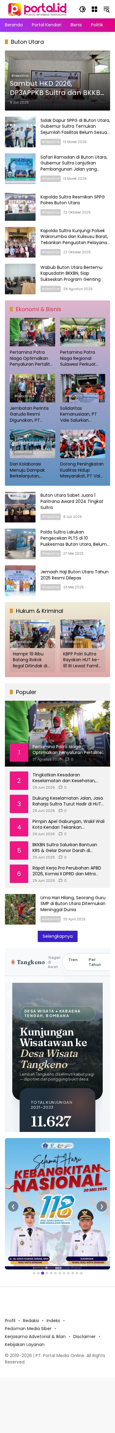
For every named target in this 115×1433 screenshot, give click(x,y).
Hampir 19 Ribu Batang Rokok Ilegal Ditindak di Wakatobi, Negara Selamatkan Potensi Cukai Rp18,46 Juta (32, 660)
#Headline (20, 75)
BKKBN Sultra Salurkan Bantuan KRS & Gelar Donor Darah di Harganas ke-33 (65, 848)
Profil (10, 1321)
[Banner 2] (38, 1273)
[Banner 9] (68, 1273)
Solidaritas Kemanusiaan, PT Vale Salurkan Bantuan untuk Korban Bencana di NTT (80, 414)
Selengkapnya (58, 936)
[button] (82, 9)
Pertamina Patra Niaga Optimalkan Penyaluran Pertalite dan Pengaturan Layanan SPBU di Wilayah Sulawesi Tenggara (31, 358)
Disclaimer (84, 1336)
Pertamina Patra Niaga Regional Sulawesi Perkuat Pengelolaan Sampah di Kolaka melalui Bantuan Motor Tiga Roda (79, 358)
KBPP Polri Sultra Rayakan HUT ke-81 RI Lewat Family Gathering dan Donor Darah (82, 660)
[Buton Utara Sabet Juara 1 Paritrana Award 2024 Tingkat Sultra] (20, 507)
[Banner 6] (55, 1273)
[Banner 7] (60, 1273)
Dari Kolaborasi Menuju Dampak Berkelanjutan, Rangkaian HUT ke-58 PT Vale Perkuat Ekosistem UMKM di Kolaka (30, 470)
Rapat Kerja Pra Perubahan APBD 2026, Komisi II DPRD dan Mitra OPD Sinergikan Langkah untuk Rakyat (67, 871)
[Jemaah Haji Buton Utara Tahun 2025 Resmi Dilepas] (20, 580)
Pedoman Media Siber (28, 1329)
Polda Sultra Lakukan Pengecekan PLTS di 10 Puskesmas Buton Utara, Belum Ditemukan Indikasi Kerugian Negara (73, 544)
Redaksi (31, 1321)
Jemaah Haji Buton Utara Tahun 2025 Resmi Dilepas (74, 575)
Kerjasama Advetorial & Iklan (35, 1336)
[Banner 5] (51, 1273)
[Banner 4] (47, 1273)
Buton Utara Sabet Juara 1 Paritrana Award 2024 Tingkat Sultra (71, 501)
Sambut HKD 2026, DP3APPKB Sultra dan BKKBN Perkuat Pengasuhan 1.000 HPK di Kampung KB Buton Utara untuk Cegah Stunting (57, 88)
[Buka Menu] (94, 9)
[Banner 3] (42, 1273)
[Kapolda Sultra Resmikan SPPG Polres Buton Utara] (20, 205)
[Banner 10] (72, 1273)
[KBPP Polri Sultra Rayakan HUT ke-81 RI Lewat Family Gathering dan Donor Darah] (82, 634)
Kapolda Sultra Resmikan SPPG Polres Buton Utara (72, 200)
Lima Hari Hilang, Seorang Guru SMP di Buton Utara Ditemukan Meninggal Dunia (72, 904)
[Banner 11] (77, 1273)
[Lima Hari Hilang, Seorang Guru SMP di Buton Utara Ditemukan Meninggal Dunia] (20, 909)
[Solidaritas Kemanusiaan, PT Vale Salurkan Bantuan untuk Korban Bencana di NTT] (82, 388)
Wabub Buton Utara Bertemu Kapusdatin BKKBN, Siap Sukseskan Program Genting (71, 273)
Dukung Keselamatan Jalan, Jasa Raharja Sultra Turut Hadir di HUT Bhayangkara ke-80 (68, 801)
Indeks (53, 1321)
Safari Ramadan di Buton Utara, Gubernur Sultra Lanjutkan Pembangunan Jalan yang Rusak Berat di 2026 (73, 166)
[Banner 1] (34, 1273)
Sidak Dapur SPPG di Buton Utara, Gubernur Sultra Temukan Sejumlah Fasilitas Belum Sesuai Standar (75, 129)
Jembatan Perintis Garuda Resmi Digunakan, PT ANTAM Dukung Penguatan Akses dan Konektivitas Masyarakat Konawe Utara (31, 414)
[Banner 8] (64, 1273)
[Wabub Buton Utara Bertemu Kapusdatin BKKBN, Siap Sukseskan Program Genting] (20, 279)
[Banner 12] (81, 1273)
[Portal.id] (38, 9)
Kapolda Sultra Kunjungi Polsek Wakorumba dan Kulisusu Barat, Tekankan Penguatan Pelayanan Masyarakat (75, 240)
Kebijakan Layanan (24, 1344)
